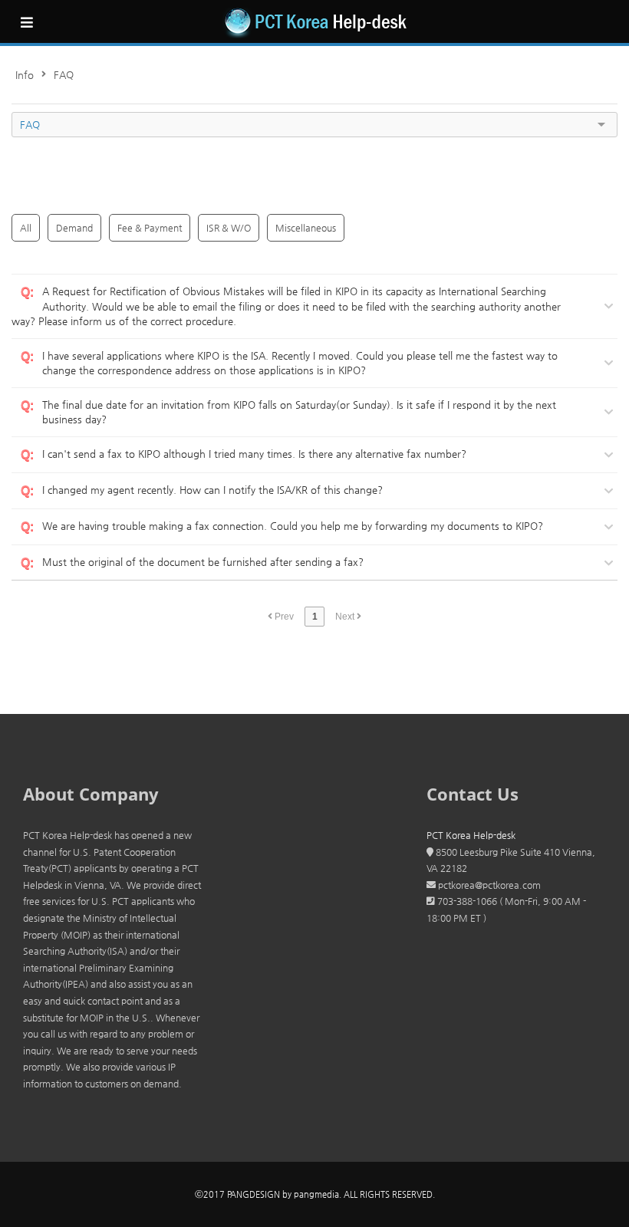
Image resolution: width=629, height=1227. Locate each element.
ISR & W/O (228, 227)
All (25, 227)
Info (24, 75)
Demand (74, 227)
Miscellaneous (305, 227)
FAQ (64, 75)
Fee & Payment (149, 227)
